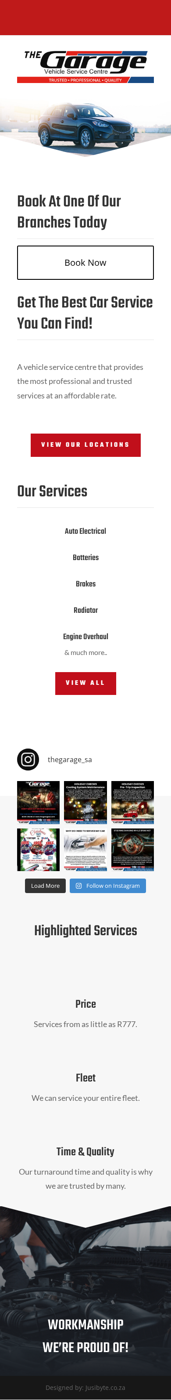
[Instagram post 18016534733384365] (85, 849)
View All (86, 683)
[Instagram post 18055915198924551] (85, 802)
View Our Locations (85, 445)
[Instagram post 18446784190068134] (132, 802)
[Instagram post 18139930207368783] (38, 802)
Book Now (85, 262)
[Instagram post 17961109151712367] (132, 849)
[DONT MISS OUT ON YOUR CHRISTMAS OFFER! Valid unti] (38, 849)
